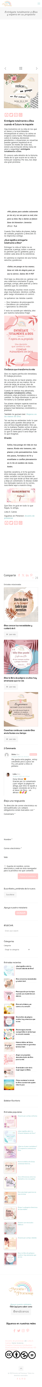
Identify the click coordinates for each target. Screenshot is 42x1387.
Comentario (9, 814)
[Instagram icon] (25, 1379)
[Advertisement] (21, 45)
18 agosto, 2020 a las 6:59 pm (21, 776)
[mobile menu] (39, 4)
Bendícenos (21, 1311)
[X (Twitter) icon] (20, 1379)
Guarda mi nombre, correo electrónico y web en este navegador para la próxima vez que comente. (20, 868)
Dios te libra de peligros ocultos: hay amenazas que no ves (20, 679)
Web (6, 857)
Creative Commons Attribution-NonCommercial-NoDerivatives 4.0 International (20, 1347)
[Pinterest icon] (22, 1379)
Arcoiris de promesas (14, 1340)
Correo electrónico (13, 848)
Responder (33, 754)
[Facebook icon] (17, 1379)
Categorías (7, 946)
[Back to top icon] (21, 1368)
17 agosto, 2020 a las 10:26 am (20, 756)
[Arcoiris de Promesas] (7, 3)
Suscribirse (10, 894)
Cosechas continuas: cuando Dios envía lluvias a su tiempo (19, 731)
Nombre (8, 839)
